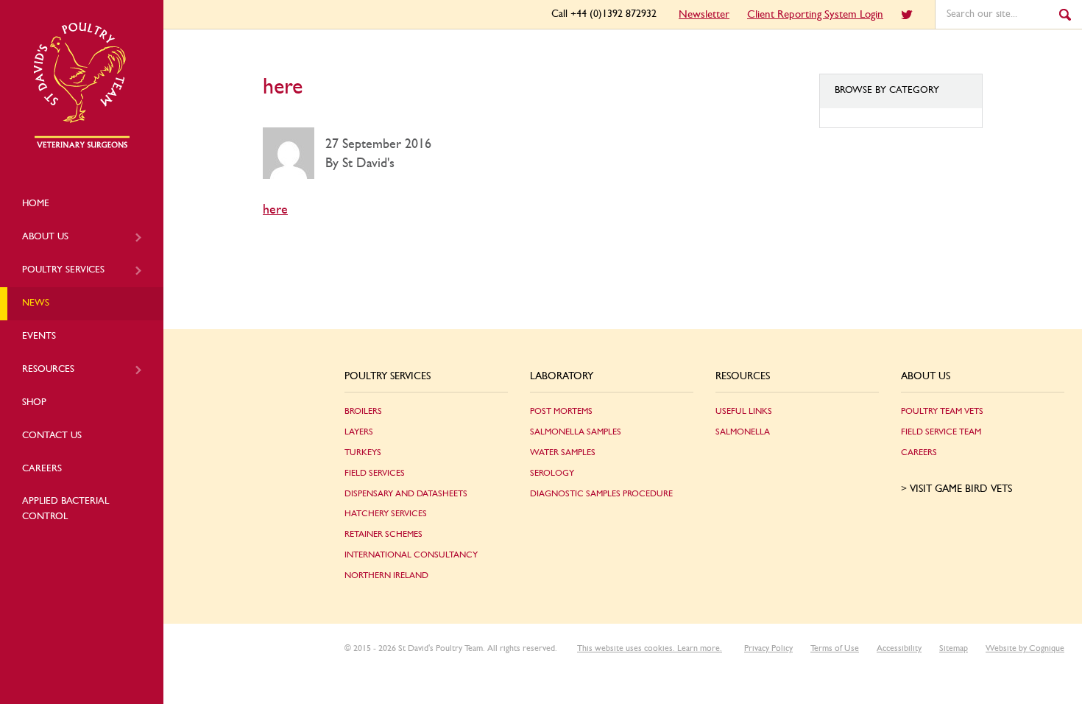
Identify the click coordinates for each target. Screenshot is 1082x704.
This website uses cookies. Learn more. (649, 648)
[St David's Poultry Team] (82, 145)
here (275, 210)
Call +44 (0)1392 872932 (604, 14)
